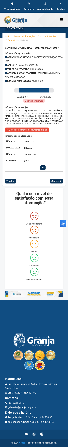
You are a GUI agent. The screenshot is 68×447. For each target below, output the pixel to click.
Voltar (11, 181)
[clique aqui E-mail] (26, 434)
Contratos (12, 40)
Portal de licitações (47, 36)
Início (7, 36)
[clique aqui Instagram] (42, 434)
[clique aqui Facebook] (34, 434)
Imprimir (57, 181)
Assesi (22, 443)
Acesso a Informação (24, 36)
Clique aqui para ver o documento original (27, 130)
